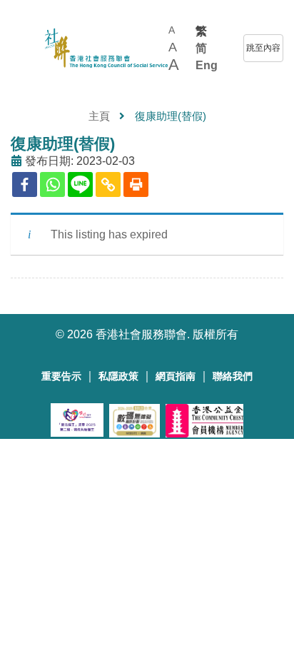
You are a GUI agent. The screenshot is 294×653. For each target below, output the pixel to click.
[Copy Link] (108, 184)
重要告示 (61, 376)
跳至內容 (263, 48)
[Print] (135, 184)
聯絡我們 (233, 376)
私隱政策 (118, 376)
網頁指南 (176, 376)
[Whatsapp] (52, 184)
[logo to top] (17, 48)
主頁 (99, 116)
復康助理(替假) (63, 144)
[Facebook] (24, 184)
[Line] (80, 184)
